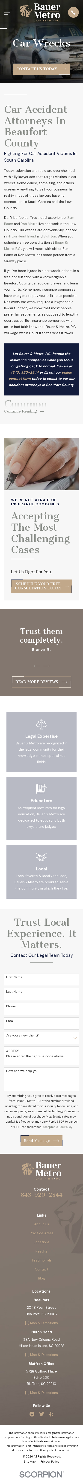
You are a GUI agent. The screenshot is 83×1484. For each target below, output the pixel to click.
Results (41, 1251)
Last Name (14, 992)
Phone (11, 1006)
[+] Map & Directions (41, 1323)
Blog (41, 1278)
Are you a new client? (22, 1035)
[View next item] (46, 666)
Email (10, 1021)
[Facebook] (32, 1414)
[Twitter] (41, 1414)
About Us (41, 1224)
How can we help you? (23, 1071)
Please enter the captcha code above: (35, 1056)
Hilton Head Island (22, 236)
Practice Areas (41, 1233)
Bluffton (50, 236)
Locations (42, 1242)
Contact (41, 1269)
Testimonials (41, 1260)
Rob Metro (29, 224)
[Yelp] (51, 1414)
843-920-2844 (41, 1195)
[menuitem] (30, 1461)
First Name (14, 977)
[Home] (40, 12)
